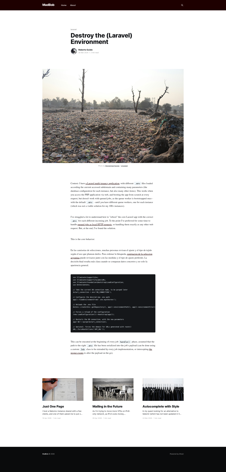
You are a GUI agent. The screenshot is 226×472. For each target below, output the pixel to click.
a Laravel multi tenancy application (102, 183)
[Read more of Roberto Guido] (74, 51)
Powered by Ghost (177, 454)
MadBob (48, 5)
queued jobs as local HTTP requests (95, 224)
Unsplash (124, 166)
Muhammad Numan (112, 166)
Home (63, 5)
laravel (73, 29)
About (73, 5)
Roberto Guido (85, 50)
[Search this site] (182, 5)
